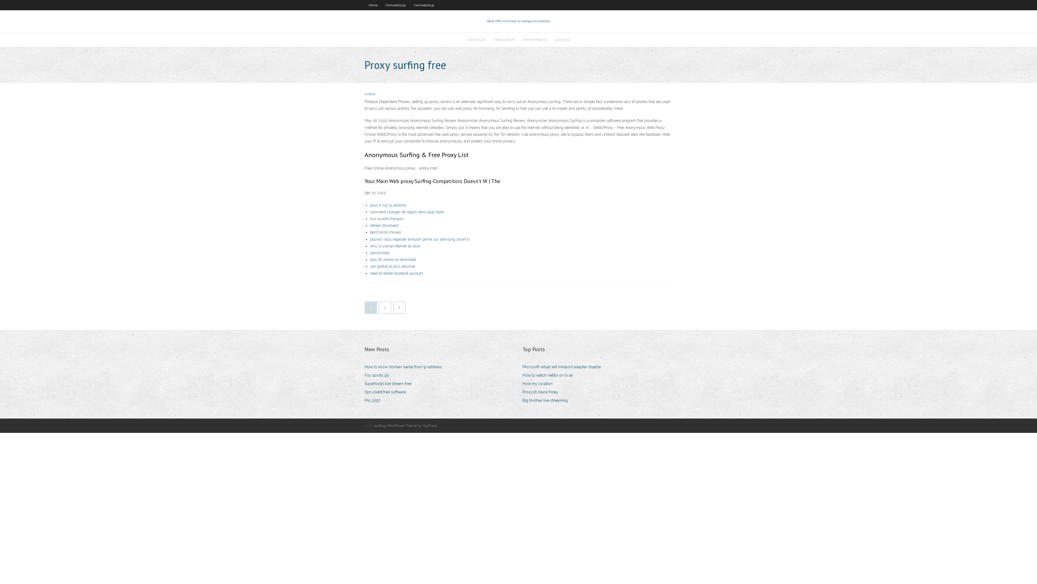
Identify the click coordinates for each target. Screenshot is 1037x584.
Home (373, 5)
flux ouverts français (386, 219)
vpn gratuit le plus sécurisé (392, 266)
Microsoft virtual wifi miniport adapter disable (562, 367)
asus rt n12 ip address (388, 205)
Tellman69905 (535, 40)
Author (370, 94)
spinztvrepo (379, 253)
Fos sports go (377, 375)
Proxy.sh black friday (540, 392)
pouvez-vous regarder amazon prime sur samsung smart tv (420, 239)
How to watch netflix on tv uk (548, 375)
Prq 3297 (372, 400)
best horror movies (385, 232)
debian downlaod (384, 225)
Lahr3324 (562, 40)
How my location (538, 383)
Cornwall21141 (396, 5)
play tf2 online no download (393, 259)
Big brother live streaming (545, 400)
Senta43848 (504, 40)
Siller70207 (476, 40)
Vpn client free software (385, 392)
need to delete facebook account (396, 273)
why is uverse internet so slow (395, 246)
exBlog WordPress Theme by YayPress (406, 426)
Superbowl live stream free (388, 383)
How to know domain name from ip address (403, 367)
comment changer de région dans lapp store (407, 212)
